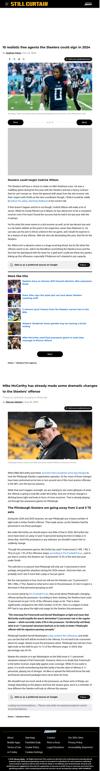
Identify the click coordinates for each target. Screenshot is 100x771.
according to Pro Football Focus (66, 553)
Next (84, 122)
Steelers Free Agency (26, 363)
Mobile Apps (13, 742)
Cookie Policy (32, 747)
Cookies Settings (34, 752)
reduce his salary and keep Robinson (29, 201)
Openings (30, 737)
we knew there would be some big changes (64, 472)
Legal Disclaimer (55, 747)
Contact (51, 737)
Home (11, 363)
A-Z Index (12, 752)
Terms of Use (14, 747)
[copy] (24, 59)
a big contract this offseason (62, 635)
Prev (15, 122)
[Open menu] (6, 3)
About (10, 737)
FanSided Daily (33, 742)
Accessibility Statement (80, 747)
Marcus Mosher (14, 402)
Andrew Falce (13, 53)
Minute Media (19, 759)
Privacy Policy (75, 742)
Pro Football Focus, (39, 593)
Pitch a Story (53, 742)
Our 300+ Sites (75, 737)
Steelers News (23, 716)
